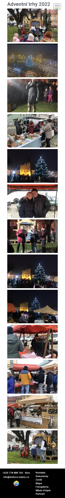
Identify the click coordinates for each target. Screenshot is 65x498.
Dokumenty (42, 476)
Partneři (40, 493)
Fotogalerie (42, 486)
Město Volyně (43, 490)
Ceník (39, 479)
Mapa (39, 483)
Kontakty (40, 472)
